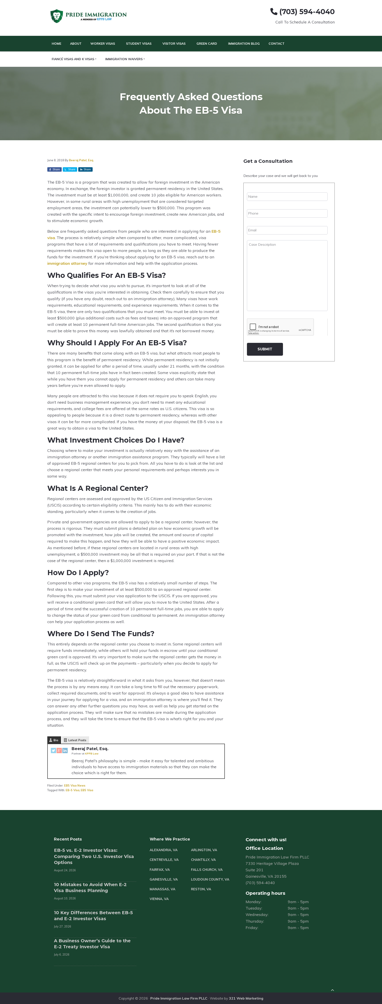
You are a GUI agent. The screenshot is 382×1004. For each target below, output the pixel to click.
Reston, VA (201, 889)
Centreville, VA (164, 860)
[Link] (332, 990)
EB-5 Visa (72, 790)
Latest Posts (77, 740)
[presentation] (280, 327)
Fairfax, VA (160, 870)
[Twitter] (53, 751)
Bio (55, 740)
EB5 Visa (87, 790)
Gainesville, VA (164, 879)
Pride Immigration (89, 16)
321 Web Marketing (246, 998)
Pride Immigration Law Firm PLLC (178, 998)
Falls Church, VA (207, 870)
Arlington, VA (204, 850)
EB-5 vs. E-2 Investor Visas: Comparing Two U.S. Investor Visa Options (94, 856)
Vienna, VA (159, 899)
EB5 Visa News (74, 785)
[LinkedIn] (65, 751)
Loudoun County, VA (210, 879)
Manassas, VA (162, 889)
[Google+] (59, 751)
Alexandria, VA (164, 850)
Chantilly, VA (203, 860)
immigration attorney (67, 263)
